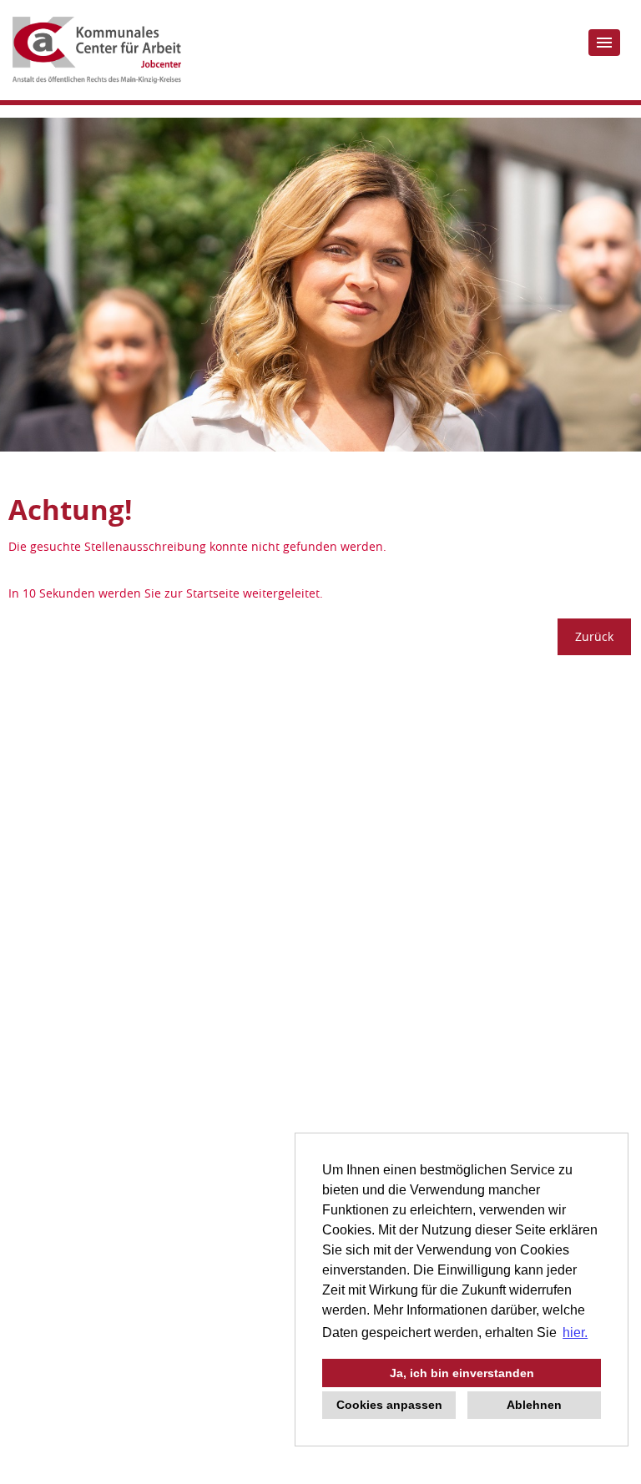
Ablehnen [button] (534, 1404)
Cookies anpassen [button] (389, 1404)
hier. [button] (575, 1332)
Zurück (594, 636)
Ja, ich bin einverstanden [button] (462, 1373)
